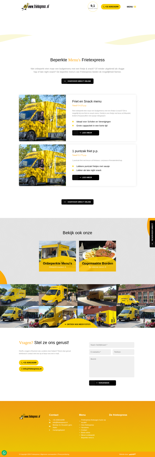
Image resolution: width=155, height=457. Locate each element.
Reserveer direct (152, 232)
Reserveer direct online (79, 81)
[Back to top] (151, 453)
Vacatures (85, 427)
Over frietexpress (87, 425)
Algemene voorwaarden (49, 454)
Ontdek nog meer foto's (78, 324)
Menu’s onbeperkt (88, 435)
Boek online (85, 432)
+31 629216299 (111, 7)
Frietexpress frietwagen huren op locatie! (93, 421)
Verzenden (103, 383)
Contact (84, 430)
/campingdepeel (59, 430)
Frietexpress (35, 454)
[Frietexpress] (37, 7)
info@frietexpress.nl (32, 369)
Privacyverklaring (63, 454)
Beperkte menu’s (87, 438)
